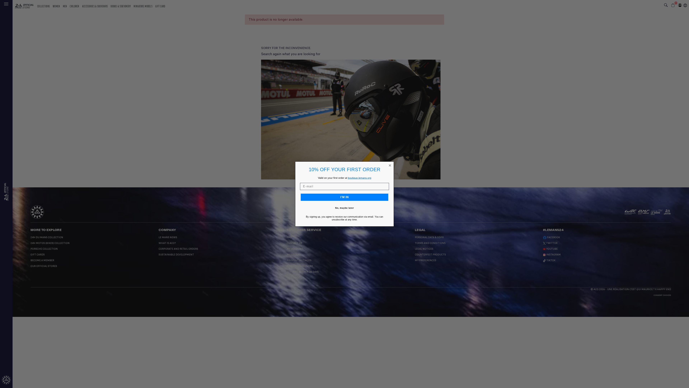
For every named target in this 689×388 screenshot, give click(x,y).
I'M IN (344, 197)
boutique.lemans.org (359, 177)
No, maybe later (344, 208)
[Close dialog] (390, 165)
